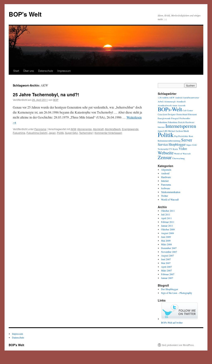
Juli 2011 (165, 214)
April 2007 (166, 266)
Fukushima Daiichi (36, 132)
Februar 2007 (167, 274)
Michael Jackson (175, 130)
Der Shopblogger (169, 289)
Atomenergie (84, 129)
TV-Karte (173, 149)
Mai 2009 (166, 240)
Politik (60, 132)
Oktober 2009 (168, 229)
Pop (176, 136)
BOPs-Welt (170, 109)
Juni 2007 (166, 259)
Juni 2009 (166, 236)
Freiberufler (184, 118)
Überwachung (178, 158)
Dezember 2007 (169, 248)
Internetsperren (180, 125)
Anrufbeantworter (191, 97)
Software (165, 188)
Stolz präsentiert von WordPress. (178, 345)
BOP (55, 99)
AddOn (165, 97)
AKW (73, 129)
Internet (161, 127)
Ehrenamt (192, 114)
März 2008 (166, 244)
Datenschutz (45, 71)
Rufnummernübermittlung (169, 140)
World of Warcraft (182, 153)
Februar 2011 (167, 222)
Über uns (28, 71)
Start (16, 71)
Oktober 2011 (168, 210)
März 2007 (166, 270)
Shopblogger (177, 144)
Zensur (165, 157)
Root (191, 136)
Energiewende (130, 129)
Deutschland (181, 114)
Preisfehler (183, 136)
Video (183, 148)
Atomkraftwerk (113, 129)
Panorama (40, 129)
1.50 (159, 97)
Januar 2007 (167, 278)
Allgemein (166, 169)
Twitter (164, 195)
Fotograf (175, 118)
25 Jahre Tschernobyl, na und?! (46, 94)
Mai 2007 (166, 263)
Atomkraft (98, 129)
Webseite (165, 153)
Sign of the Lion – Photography (176, 292)
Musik (186, 130)
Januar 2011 (167, 225)
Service (163, 144)
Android (178, 97)
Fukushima (19, 132)
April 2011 (166, 218)
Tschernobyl (86, 132)
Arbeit (161, 101)
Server (186, 140)
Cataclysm (162, 114)
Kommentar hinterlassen (108, 132)
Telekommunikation (170, 192)
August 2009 (167, 233)
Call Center (188, 110)
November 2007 (169, 251)
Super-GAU (71, 132)
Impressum (64, 71)
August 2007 (167, 255)
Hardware (189, 122)
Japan (52, 132)
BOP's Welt (25, 14)
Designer (172, 114)
